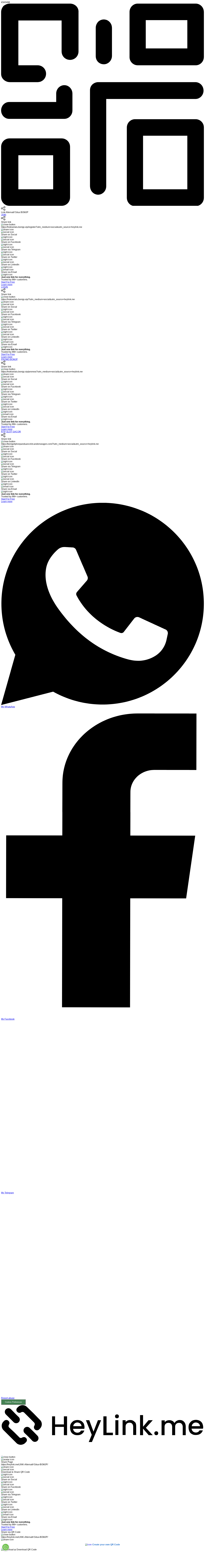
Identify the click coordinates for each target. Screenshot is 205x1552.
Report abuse (8, 1398)
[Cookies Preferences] (5, 1547)
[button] (102, 1299)
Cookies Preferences (13, 1402)
